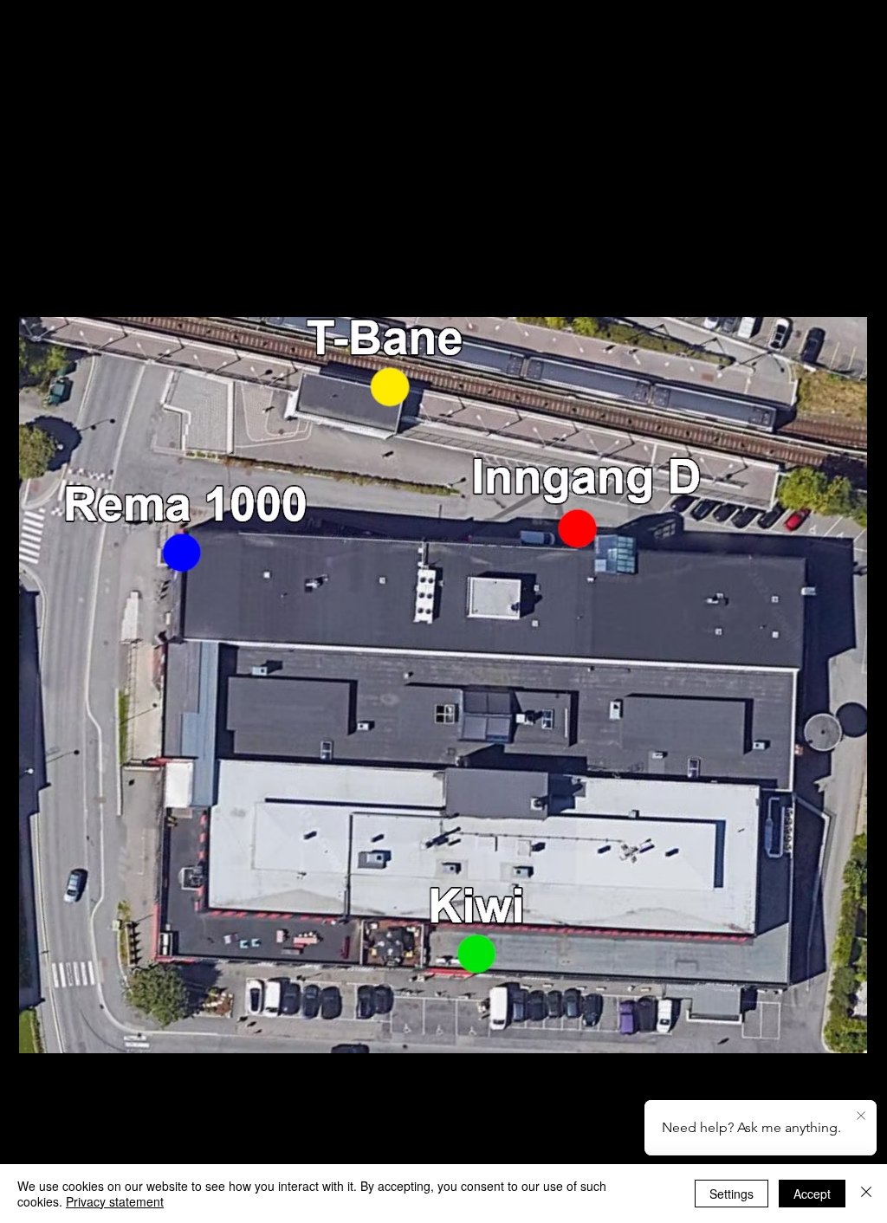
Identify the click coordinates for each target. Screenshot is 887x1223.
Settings (731, 1193)
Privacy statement (115, 1201)
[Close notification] (861, 1116)
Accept (812, 1193)
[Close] (866, 1193)
